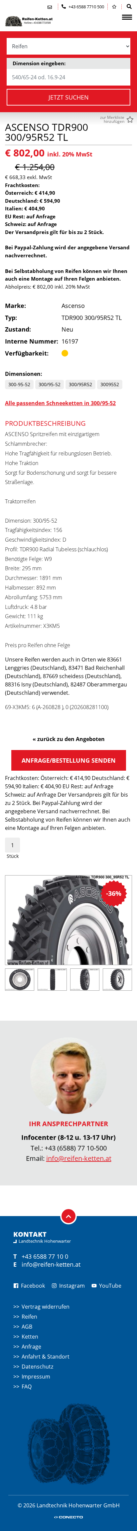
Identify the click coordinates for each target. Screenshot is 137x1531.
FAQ (27, 1386)
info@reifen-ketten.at (78, 1158)
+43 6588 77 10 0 (45, 1256)
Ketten (30, 1336)
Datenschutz (37, 1366)
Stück (13, 856)
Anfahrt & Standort (45, 1356)
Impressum (36, 1376)
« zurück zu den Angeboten (69, 739)
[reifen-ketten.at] (38, 21)
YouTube (109, 1285)
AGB (27, 1326)
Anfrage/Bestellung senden (69, 760)
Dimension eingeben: (39, 63)
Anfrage (31, 1346)
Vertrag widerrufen (45, 1306)
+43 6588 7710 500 (86, 7)
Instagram (71, 1285)
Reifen (29, 1316)
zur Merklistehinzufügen (112, 120)
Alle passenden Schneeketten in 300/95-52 (60, 403)
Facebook (32, 1285)
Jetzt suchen (69, 97)
